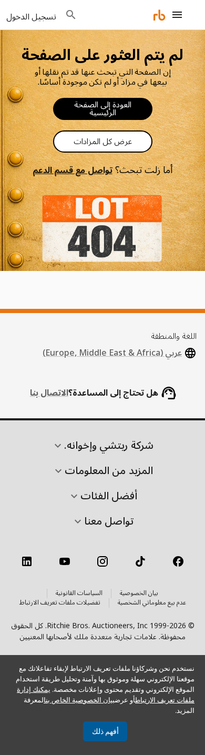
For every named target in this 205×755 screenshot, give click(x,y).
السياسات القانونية (79, 593)
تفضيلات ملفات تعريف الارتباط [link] (59, 603)
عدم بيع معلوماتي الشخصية (152, 603)
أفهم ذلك (105, 731)
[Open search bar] (71, 14)
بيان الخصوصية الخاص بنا (79, 700)
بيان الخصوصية (139, 593)
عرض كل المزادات (103, 141)
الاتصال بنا (49, 393)
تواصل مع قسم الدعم (72, 170)
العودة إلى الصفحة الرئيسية (102, 109)
